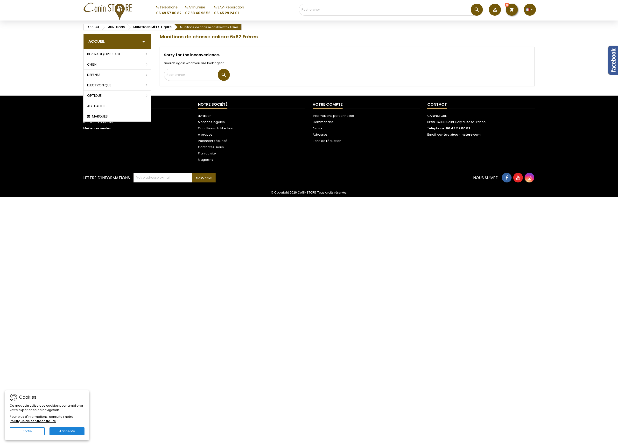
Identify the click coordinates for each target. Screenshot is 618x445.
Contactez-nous (211, 147)
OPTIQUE (94, 95)
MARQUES (99, 116)
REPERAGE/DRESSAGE (104, 54)
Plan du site (207, 153)
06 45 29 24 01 (226, 13)
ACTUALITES (96, 106)
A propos (205, 134)
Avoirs (317, 128)
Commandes (323, 122)
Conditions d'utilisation (215, 128)
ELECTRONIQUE (99, 85)
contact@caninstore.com (459, 134)
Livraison (204, 115)
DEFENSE (93, 74)
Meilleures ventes (97, 128)
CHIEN (92, 64)
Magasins (205, 159)
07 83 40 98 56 (198, 13)
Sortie (27, 431)
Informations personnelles (333, 115)
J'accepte (67, 431)
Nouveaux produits (98, 122)
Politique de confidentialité (33, 421)
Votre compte (328, 104)
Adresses (320, 134)
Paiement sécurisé (212, 141)
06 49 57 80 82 (169, 13)
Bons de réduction (327, 141)
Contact (437, 104)
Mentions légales (211, 122)
